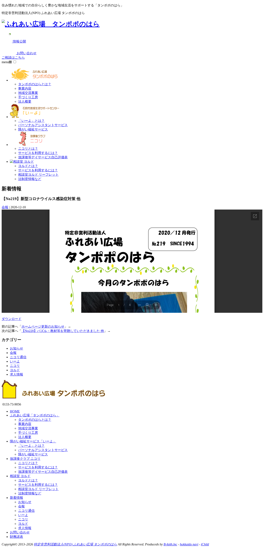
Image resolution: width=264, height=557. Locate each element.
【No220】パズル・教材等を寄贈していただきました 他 (62, 331)
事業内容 (24, 88)
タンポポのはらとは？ (34, 84)
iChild (205, 544)
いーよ (15, 361)
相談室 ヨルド (20, 476)
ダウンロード (11, 319)
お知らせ (16, 348)
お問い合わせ (20, 532)
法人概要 (24, 101)
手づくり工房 (28, 97)
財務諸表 (16, 536)
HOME (15, 411)
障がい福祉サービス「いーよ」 (33, 441)
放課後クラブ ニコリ (25, 458)
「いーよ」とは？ (31, 120)
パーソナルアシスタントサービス (43, 125)
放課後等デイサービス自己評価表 (43, 157)
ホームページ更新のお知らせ (42, 326)
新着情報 (16, 497)
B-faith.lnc (170, 544)
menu (5, 62)
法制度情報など (29, 179)
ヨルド (15, 370)
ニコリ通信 (18, 357)
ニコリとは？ (28, 148)
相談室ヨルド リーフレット (38, 174)
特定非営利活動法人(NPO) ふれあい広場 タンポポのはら (75, 544)
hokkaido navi (189, 544)
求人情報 (16, 374)
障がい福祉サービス (33, 129)
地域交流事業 (28, 93)
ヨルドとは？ (28, 166)
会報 (5, 207)
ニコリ (15, 365)
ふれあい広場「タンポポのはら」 (34, 415)
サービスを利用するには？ (38, 153)
